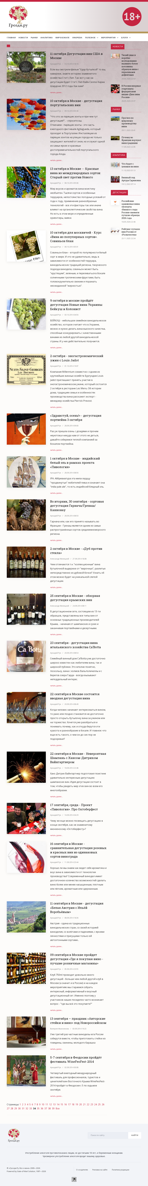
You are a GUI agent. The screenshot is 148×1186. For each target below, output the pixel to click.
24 (95, 1104)
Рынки (34, 37)
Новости (23, 37)
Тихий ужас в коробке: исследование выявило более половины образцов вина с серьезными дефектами (130, 65)
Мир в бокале (62, 37)
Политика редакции (120, 1170)
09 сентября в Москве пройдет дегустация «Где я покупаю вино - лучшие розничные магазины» (76, 959)
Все (58, 1108)
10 (43, 1104)
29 (15, 1108)
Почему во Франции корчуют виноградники (131, 140)
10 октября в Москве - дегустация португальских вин (76, 103)
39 (53, 1108)
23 (91, 1104)
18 (73, 1104)
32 (27, 1108)
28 (12, 1108)
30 (19, 1108)
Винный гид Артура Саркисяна (131, 179)
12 (50, 1104)
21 (84, 1104)
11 (46, 1104)
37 (45, 1108)
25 (99, 1104)
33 (30, 1108)
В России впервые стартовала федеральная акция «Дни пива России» (131, 91)
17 (69, 1104)
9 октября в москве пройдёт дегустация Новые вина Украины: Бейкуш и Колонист (76, 304)
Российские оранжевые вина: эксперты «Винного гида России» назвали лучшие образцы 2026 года (131, 209)
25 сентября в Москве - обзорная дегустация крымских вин (75, 598)
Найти (134, 1135)
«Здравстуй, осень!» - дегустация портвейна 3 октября (75, 417)
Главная (11, 37)
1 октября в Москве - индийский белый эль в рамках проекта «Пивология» (75, 462)
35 (38, 1108)
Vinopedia (77, 37)
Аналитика (46, 37)
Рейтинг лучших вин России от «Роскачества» (131, 232)
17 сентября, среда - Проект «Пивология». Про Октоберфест (74, 807)
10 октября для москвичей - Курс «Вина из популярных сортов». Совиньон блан (75, 236)
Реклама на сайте (99, 1170)
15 (61, 1104)
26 (103, 1104)
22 (88, 1104)
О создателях (82, 1170)
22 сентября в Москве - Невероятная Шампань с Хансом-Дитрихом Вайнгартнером (78, 758)
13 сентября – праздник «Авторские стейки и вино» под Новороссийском (78, 1021)
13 (54, 1104)
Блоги (124, 37)
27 (8, 1108)
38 (49, 1108)
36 (42, 1108)
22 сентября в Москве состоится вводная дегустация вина (74, 696)
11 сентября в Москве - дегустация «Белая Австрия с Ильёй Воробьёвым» (76, 907)
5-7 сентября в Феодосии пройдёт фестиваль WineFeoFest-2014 (76, 1059)
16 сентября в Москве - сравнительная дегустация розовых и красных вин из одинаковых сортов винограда (78, 850)
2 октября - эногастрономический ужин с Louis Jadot (76, 358)
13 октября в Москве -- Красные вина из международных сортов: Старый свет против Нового (75, 173)
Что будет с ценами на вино (130, 165)
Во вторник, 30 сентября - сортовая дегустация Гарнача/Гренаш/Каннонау (77, 505)
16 (65, 1104)
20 (80, 1104)
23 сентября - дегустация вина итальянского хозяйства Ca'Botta (75, 645)
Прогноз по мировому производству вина (129, 122)
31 (23, 1108)
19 (76, 1104)
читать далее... (56, 92)
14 (58, 1104)
